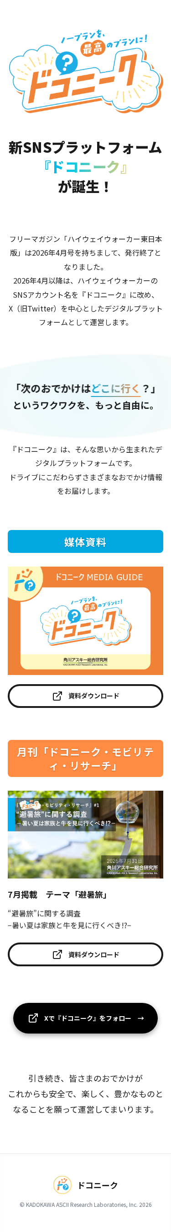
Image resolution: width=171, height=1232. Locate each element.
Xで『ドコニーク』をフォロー (94, 1018)
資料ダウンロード (93, 695)
